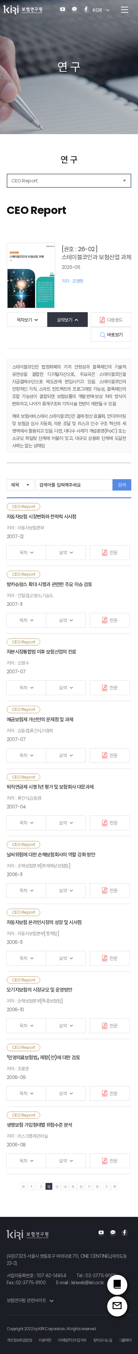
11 (41, 1186)
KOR (97, 10)
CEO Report (24, 180)
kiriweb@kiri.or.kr (87, 1282)
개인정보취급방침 (19, 1340)
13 (57, 1186)
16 (81, 1186)
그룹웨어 (125, 1340)
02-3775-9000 (100, 1275)
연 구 (69, 160)
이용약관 (45, 1340)
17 (89, 1186)
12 (49, 1186)
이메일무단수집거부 (72, 1340)
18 (97, 1186)
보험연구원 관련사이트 (27, 1300)
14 (65, 1186)
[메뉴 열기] (125, 10)
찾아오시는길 (102, 1340)
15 (73, 1186)
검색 (122, 485)
